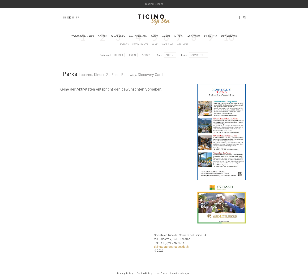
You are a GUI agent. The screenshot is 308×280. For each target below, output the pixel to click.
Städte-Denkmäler (82, 36)
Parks (154, 36)
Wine (155, 44)
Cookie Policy (144, 273)
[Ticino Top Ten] (154, 19)
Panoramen (118, 36)
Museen (179, 36)
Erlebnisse (210, 36)
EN (64, 17)
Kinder (118, 55)
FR (77, 17)
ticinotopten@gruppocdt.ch (171, 246)
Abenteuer (193, 36)
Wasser (166, 36)
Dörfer (102, 36)
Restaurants (140, 44)
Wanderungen (138, 36)
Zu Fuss (145, 55)
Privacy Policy (125, 273)
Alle (168, 55)
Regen (132, 55)
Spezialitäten (229, 36)
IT (73, 17)
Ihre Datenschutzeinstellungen (173, 273)
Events (124, 44)
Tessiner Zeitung (154, 3)
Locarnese (197, 55)
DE (69, 17)
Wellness (182, 44)
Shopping (167, 44)
